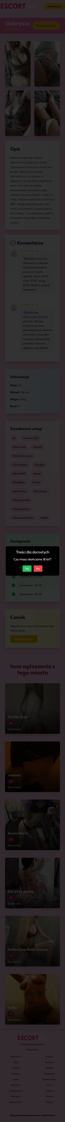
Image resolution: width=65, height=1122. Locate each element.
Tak (27, 568)
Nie (38, 568)
